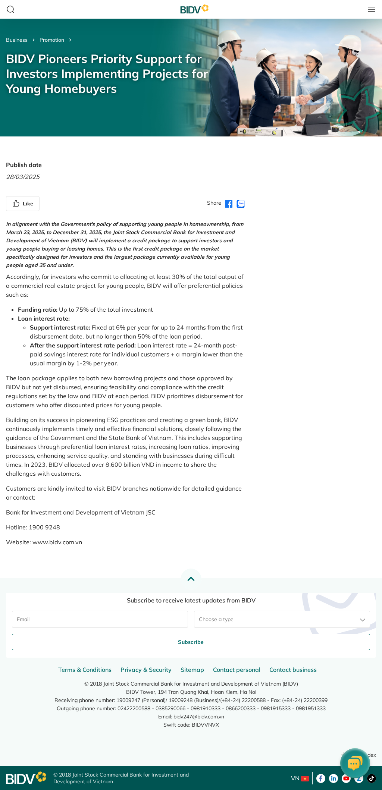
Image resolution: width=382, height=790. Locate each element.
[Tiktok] (371, 777)
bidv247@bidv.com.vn (198, 716)
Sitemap (192, 669)
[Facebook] (320, 777)
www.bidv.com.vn (57, 542)
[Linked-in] (333, 777)
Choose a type (216, 619)
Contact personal (236, 669)
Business (17, 40)
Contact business (293, 669)
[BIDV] (26, 777)
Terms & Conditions (85, 669)
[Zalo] (358, 777)
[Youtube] (346, 777)
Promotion (52, 40)
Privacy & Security (146, 669)
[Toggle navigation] (371, 9)
